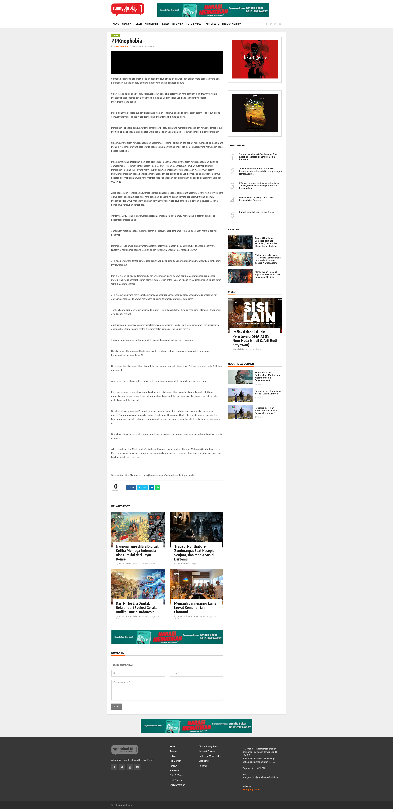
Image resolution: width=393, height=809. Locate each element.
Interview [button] (177, 23)
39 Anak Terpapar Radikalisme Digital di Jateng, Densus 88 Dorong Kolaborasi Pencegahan (259, 185)
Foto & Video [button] (194, 23)
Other (115, 35)
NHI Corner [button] (151, 23)
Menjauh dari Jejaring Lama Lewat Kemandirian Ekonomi (195, 607)
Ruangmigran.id (251, 789)
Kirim (116, 706)
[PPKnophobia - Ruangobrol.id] (127, 10)
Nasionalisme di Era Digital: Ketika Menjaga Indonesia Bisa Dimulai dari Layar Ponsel (137, 552)
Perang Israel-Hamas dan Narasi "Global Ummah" (268, 392)
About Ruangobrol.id (209, 746)
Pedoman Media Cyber (210, 756)
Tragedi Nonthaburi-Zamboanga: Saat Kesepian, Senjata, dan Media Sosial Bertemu (196, 552)
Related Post (120, 506)
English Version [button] (231, 23)
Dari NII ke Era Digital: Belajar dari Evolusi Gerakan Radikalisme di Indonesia (138, 607)
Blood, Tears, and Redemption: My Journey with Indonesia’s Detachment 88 (267, 376)
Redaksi (203, 765)
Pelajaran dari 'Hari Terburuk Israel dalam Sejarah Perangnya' (266, 410)
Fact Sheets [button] (212, 23)
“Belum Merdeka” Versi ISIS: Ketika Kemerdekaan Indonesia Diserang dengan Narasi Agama (260, 171)
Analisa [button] (126, 23)
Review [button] (165, 23)
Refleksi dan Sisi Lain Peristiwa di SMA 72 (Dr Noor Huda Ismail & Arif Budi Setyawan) (255, 338)
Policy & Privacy (207, 751)
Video (234, 303)
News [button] (116, 23)
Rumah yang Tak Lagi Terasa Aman (256, 212)
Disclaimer (204, 760)
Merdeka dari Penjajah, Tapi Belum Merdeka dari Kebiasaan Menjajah (267, 274)
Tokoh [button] (138, 23)
